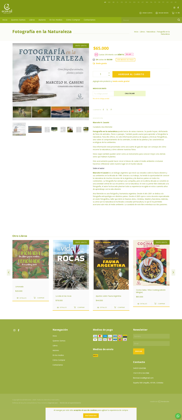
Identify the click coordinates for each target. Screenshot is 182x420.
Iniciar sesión (163, 13)
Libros (32, 20)
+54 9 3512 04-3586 (141, 373)
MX (147, 2)
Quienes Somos (18, 20)
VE (175, 2)
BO (109, 2)
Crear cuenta (147, 13)
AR (105, 2)
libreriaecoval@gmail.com (143, 378)
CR (126, 2)
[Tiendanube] (160, 402)
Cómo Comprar (73, 20)
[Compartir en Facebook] (103, 109)
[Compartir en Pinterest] (111, 109)
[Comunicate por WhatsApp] (178, 416)
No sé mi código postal (101, 98)
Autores (42, 20)
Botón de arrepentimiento (70, 403)
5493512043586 (139, 368)
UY (171, 2)
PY (163, 2)
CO (122, 2)
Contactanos (89, 20)
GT (143, 2)
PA (151, 2)
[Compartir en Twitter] (107, 109)
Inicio (4, 20)
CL (117, 2)
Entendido (91, 416)
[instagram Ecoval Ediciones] (174, 7)
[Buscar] (179, 20)
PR (159, 2)
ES (138, 2)
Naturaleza (150, 31)
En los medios (56, 20)
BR (113, 2)
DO (134, 2)
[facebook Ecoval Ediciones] (178, 7)
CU (130, 2)
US (167, 2)
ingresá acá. (53, 403)
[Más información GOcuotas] (129, 54)
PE (155, 2)
